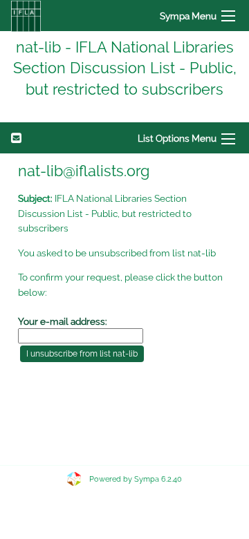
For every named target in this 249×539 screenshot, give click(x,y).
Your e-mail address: (62, 321)
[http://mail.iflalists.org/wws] (26, 15)
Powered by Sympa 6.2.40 (135, 479)
